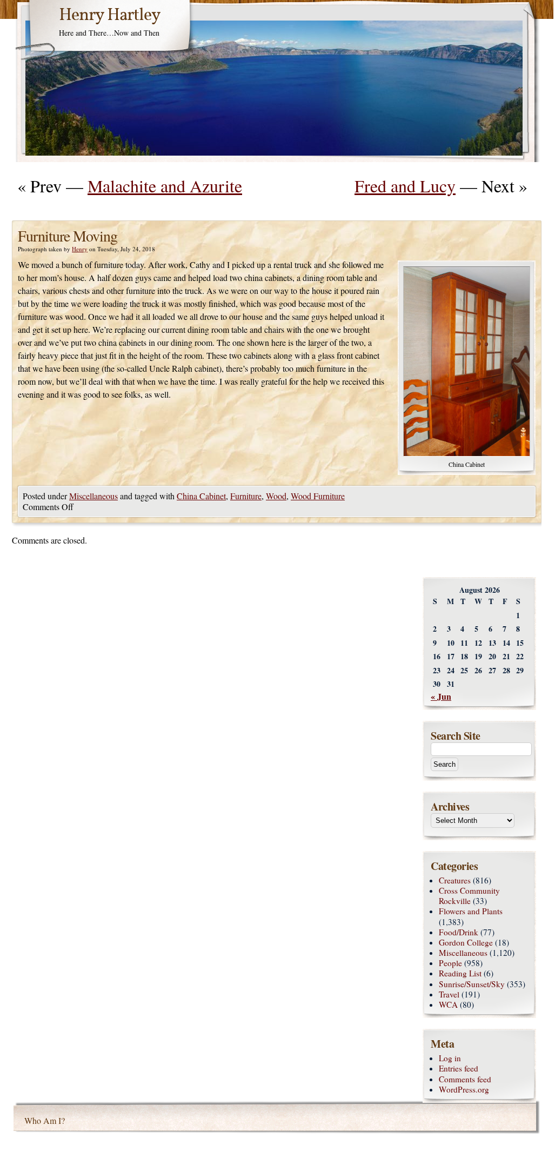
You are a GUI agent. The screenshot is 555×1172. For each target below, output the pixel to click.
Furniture (246, 495)
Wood (276, 495)
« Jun (441, 696)
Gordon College (466, 942)
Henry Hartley (110, 16)
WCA (448, 1004)
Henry (80, 249)
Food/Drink (458, 932)
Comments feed (465, 1079)
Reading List (460, 973)
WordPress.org (464, 1089)
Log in (450, 1058)
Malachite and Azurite (165, 185)
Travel (449, 994)
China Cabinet (201, 495)
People (450, 962)
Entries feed (458, 1068)
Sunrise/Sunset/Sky (472, 984)
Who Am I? (44, 1120)
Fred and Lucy (405, 185)
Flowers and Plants (471, 911)
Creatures (455, 880)
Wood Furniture (318, 495)
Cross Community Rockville (469, 895)
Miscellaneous (93, 495)
